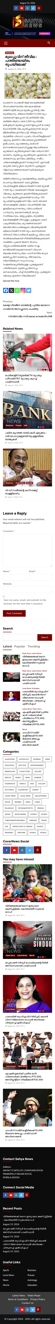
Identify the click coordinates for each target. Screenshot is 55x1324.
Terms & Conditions (18, 1299)
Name (7, 571)
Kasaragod (10, 784)
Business (9, 53)
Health (8, 777)
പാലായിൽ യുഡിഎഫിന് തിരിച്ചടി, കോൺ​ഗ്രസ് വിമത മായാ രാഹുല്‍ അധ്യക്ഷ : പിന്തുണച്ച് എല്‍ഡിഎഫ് (35, 697)
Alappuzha (10, 759)
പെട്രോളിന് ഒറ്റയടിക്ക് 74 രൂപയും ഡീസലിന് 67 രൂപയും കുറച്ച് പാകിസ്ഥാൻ (23, 378)
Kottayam (35, 688)
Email (32, 571)
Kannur (37, 777)
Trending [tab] (33, 646)
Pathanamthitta (25, 808)
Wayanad (9, 832)
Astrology (24, 759)
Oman (37, 802)
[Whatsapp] (17, 288)
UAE (25, 425)
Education (9, 765)
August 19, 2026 (13, 915)
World (44, 671)
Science (33, 814)
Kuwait (35, 790)
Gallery (38, 771)
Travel (44, 820)
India (27, 777)
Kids (32, 784)
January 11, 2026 (14, 69)
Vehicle (40, 826)
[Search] (49, 42)
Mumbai (18, 802)
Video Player (33, 1295)
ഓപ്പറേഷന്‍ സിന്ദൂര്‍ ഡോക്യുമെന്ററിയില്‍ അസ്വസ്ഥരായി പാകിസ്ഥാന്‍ (24, 1230)
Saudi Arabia (20, 814)
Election (22, 765)
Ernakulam (10, 771)
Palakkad (9, 808)
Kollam (41, 784)
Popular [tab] (19, 646)
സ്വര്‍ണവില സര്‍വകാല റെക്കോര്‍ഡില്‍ (30, 314)
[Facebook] (16, 8)
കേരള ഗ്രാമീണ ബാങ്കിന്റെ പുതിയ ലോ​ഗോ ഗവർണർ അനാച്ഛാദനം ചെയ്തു (26, 305)
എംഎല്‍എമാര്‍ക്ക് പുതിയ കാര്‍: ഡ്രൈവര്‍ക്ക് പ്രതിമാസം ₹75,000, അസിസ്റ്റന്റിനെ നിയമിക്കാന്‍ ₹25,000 (35, 718)
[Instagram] (27, 8)
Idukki (18, 777)
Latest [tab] (7, 646)
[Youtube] (21, 8)
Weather (21, 832)
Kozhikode (23, 790)
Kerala (29, 483)
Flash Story (20, 483)
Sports (44, 814)
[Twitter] (33, 8)
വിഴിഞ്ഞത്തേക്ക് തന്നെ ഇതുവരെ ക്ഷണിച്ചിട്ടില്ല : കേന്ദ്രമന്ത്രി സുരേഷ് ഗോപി (24, 908)
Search (8, 628)
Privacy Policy (37, 1299)
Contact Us (27, 1303)
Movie (7, 802)
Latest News (37, 653)
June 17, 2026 (12, 497)
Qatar (7, 814)
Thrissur (33, 820)
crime (47, 759)
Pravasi (18, 425)
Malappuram (40, 796)
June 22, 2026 (12, 385)
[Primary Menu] (6, 42)
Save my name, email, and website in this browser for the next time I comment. (25, 602)
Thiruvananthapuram (15, 820)
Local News (26, 688)
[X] (11, 288)
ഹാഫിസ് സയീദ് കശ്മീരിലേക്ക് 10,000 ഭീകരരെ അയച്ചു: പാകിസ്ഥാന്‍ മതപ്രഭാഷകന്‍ (32, 738)
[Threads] (39, 8)
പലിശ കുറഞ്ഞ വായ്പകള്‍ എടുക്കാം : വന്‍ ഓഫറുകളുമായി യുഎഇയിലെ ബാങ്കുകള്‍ (26, 436)
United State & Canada (22, 826)
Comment (9, 531)
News (28, 802)
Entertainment (37, 765)
